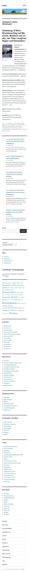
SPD (12, 310)
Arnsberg (14, 283)
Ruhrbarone (6, 430)
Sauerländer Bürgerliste (7, 305)
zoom (4, 5)
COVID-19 (14, 285)
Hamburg (4, 289)
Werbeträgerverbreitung (9, 479)
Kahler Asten (4, 294)
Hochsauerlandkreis (9, 292)
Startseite (4, 521)
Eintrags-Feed (7, 259)
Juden (20, 126)
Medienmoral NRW (8, 336)
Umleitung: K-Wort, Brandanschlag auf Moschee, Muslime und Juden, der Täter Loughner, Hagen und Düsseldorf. (14, 35)
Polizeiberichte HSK (8, 403)
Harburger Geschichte (9, 375)
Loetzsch (20, 127)
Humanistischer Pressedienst (10, 332)
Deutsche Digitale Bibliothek (10, 446)
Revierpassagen (7, 428)
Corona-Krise (6, 285)
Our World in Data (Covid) (10, 461)
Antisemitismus (8, 283)
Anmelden (6, 256)
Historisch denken (8, 377)
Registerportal (7, 467)
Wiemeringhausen (5, 313)
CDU (21, 283)
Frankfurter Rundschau (9, 498)
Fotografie (16, 287)
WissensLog (7, 346)
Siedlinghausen (6, 310)
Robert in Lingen (8, 340)
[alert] (14, 275)
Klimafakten (7, 450)
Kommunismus (14, 127)
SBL (20, 308)
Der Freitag (6, 493)
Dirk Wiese (21, 285)
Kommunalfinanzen (6, 127)
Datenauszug (5, 550)
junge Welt (6, 506)
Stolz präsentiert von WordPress (18, 569)
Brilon (18, 283)
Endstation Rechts (8, 330)
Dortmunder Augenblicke (10, 424)
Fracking (20, 287)
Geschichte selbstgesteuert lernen (11, 367)
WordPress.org (7, 263)
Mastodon (4, 564)
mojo (10, 105)
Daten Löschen (6, 553)
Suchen (4, 228)
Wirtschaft (13, 124)
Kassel (8, 294)
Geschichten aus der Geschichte (11, 371)
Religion (4, 124)
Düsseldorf (4, 126)
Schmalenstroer (7, 410)
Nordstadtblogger (8, 426)
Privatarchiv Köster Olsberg (10, 405)
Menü (24, 5)
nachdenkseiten (21, 70)
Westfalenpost (20, 310)
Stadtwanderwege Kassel (10, 471)
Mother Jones (7, 510)
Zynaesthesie (7, 348)
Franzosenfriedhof (7, 528)
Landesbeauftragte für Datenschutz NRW (13, 454)
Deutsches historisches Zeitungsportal (12, 362)
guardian (6, 500)
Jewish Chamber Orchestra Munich (12, 334)
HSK (18, 292)
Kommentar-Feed (8, 261)
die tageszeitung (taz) (9, 495)
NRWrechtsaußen (6, 119)
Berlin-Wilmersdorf (21, 124)
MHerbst (6, 401)
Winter (20, 129)
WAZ (16, 310)
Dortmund (4, 287)
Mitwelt (5, 459)
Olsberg (4, 299)
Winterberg (13, 313)
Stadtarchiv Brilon (8, 385)
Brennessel (5, 525)
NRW (23, 297)
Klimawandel (20, 294)
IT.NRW (21, 292)
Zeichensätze (7, 481)
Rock (18, 303)
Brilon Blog (6, 397)
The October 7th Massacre (10, 473)
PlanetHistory (7, 383)
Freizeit (4, 535)
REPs (16, 129)
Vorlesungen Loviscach (9, 477)
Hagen (16, 126)
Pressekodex (7, 465)
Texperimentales (7, 344)
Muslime (8, 129)
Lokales (19, 123)
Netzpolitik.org (7, 338)
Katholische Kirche (14, 294)
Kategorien (4, 242)
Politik (22, 123)
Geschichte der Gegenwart (10, 365)
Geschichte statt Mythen (9, 369)
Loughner (4, 129)
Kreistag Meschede (6, 297)
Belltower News (7, 326)
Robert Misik (7, 342)
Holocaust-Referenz (8, 379)
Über (3, 561)
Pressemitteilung (9, 302)
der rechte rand (7, 328)
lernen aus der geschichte (9, 381)
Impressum (5, 543)
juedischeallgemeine (11, 86)
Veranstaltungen (6, 557)
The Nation (6, 514)
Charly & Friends (8, 422)
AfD (3, 283)
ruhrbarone (23, 76)
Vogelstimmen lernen (9, 475)
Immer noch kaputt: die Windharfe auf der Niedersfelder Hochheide (14, 174)
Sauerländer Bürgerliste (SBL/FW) (10, 308)
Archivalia (6, 360)
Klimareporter (7, 452)
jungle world (7, 508)
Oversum (11, 299)
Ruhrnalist (6, 432)
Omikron (8, 299)
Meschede (14, 297)
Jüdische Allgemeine (8, 504)
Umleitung (8, 124)
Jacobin (5, 502)
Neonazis (19, 297)
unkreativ (6, 434)
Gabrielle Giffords (11, 126)
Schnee (23, 308)
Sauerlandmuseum (23, 303)
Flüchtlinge (12, 287)
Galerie (4, 539)
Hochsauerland (9, 289)
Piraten (22, 299)
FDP (8, 287)
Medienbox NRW (8, 457)
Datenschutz (5, 546)
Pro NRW (13, 129)
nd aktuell (6, 512)
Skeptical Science (8, 469)
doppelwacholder (6, 111)
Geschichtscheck (8, 373)
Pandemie (17, 300)
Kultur (15, 123)
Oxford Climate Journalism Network (12, 463)
